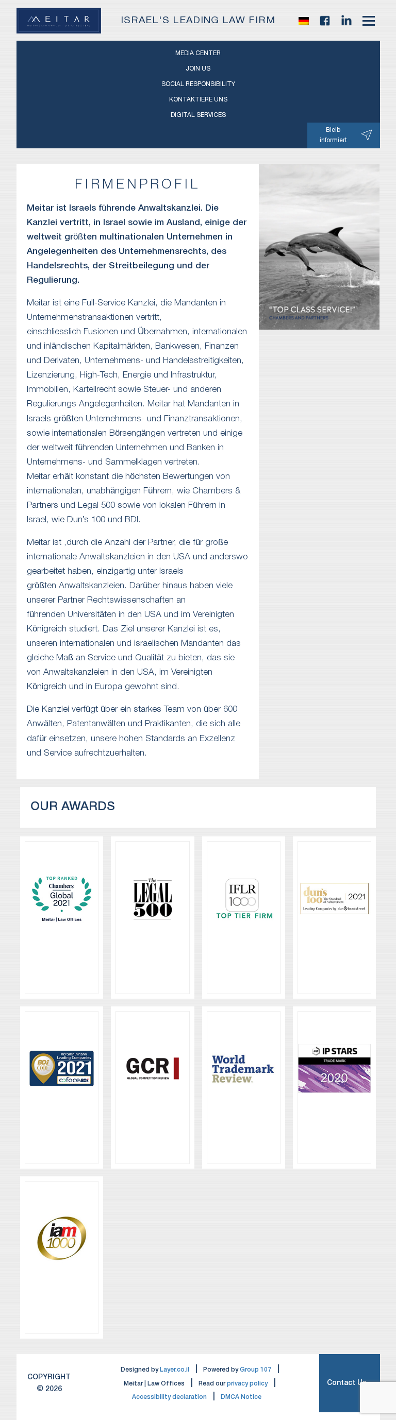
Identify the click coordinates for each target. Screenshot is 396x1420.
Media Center (198, 53)
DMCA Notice (241, 1397)
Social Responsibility (198, 84)
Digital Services (198, 115)
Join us (198, 69)
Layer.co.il (174, 1370)
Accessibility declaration (169, 1397)
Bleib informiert (333, 135)
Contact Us (347, 1383)
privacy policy (247, 1384)
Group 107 (255, 1370)
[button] (303, 20)
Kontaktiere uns (198, 99)
